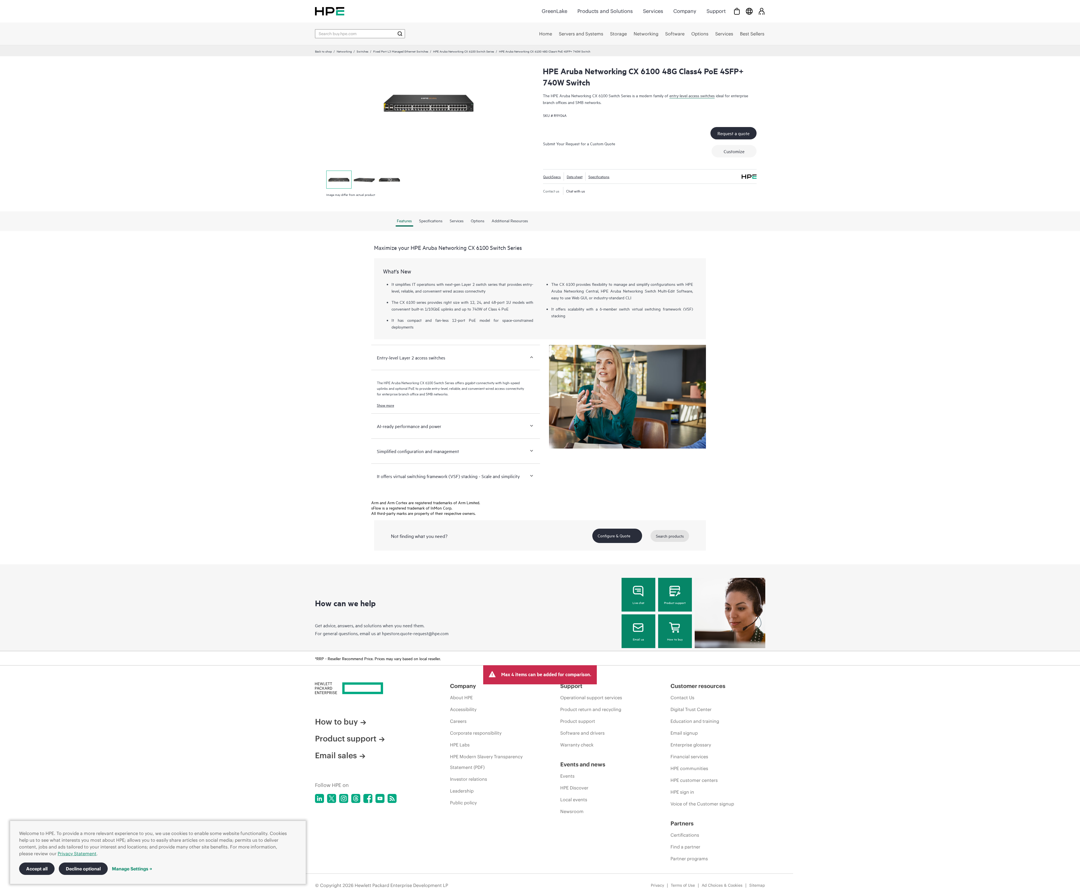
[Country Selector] (749, 11)
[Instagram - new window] (343, 798)
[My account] (761, 11)
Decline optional (83, 869)
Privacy (657, 885)
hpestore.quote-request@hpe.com (415, 633)
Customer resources (697, 685)
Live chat (638, 602)
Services (653, 11)
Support (716, 11)
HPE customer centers (694, 780)
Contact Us (682, 697)
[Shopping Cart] (737, 11)
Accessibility (463, 709)
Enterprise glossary (690, 745)
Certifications (684, 835)
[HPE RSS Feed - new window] (392, 798)
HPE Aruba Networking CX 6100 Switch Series (463, 51)
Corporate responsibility (475, 733)
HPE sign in (682, 792)
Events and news (582, 764)
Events (567, 776)
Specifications (598, 176)
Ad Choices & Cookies (722, 885)
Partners (682, 823)
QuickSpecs (552, 176)
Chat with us (575, 190)
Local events (573, 799)
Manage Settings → (132, 869)
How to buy (675, 639)
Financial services (689, 756)
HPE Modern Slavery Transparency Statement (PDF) (486, 762)
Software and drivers (582, 733)
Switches (362, 51)
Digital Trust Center (691, 709)
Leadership (462, 791)
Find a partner (685, 847)
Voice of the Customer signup (702, 804)
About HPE (461, 697)
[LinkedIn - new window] (319, 798)
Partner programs (689, 858)
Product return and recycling (590, 709)
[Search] (400, 33)
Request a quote (733, 133)
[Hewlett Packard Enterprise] (329, 11)
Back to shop (323, 51)
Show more (385, 405)
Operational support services (591, 697)
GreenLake (554, 11)
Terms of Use (683, 885)
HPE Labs (460, 745)
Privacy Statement (77, 853)
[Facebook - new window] (367, 798)
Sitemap (757, 885)
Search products (670, 535)
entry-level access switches (692, 95)
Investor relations (468, 779)
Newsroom (572, 811)
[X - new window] (331, 798)
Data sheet (574, 176)
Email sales (336, 755)
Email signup (684, 733)
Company (684, 11)
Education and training (694, 721)
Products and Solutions (605, 11)
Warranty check (576, 745)
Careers (458, 721)
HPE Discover (574, 788)
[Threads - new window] (355, 798)
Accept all (37, 869)
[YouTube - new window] (379, 798)
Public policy (463, 802)
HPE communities (689, 768)
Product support (675, 602)
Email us (638, 639)
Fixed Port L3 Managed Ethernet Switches (400, 51)
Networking (344, 51)
